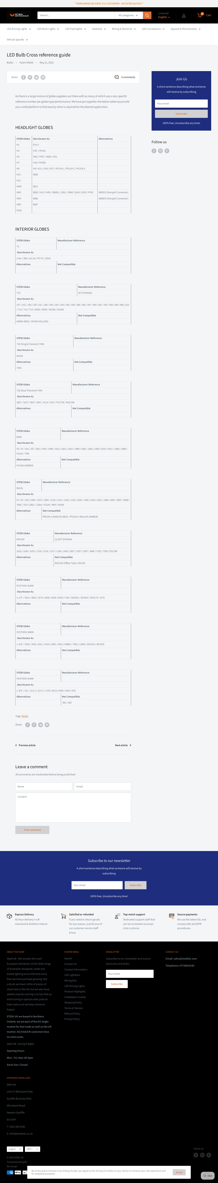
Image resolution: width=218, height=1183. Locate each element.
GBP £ (30, 1149)
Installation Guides (75, 997)
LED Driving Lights (17, 29)
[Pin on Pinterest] (30, 77)
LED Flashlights (73, 29)
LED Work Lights (46, 29)
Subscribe (181, 113)
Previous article (27, 745)
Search (68, 958)
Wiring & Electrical (122, 29)
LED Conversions (151, 29)
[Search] (147, 15)
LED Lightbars (72, 975)
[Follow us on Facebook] (154, 150)
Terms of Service (73, 1008)
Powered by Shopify (17, 1161)
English (12, 1149)
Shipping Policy (73, 1002)
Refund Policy (72, 1013)
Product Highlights (74, 991)
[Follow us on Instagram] (160, 150)
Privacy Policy (72, 1019)
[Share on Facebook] (23, 77)
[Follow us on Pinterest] (167, 150)
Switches (97, 29)
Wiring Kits (70, 980)
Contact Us (70, 964)
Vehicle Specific (15, 39)
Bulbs (10, 62)
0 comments (128, 77)
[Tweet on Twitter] (36, 77)
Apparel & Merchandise (184, 29)
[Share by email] (43, 77)
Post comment (32, 830)
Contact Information (75, 969)
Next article (121, 745)
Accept (179, 1172)
